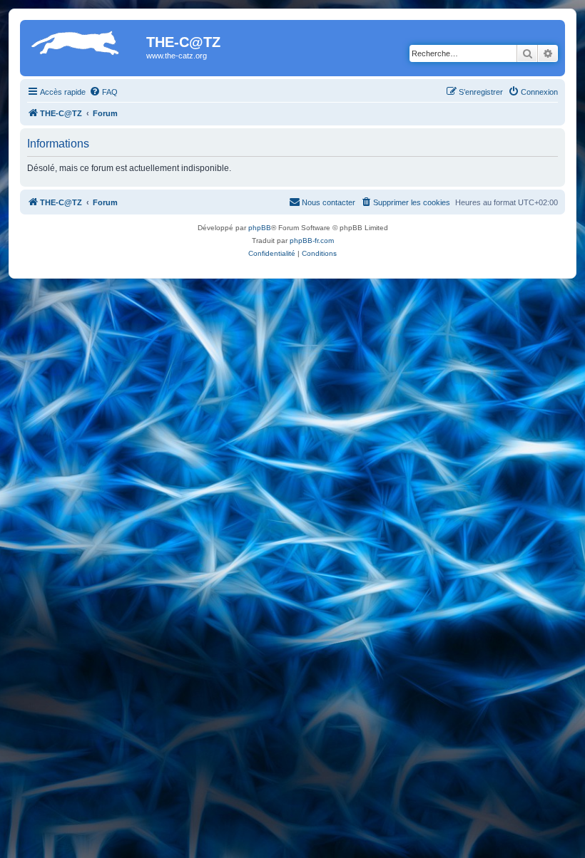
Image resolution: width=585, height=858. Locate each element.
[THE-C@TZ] (85, 46)
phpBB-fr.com (312, 240)
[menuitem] (103, 91)
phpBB (259, 228)
